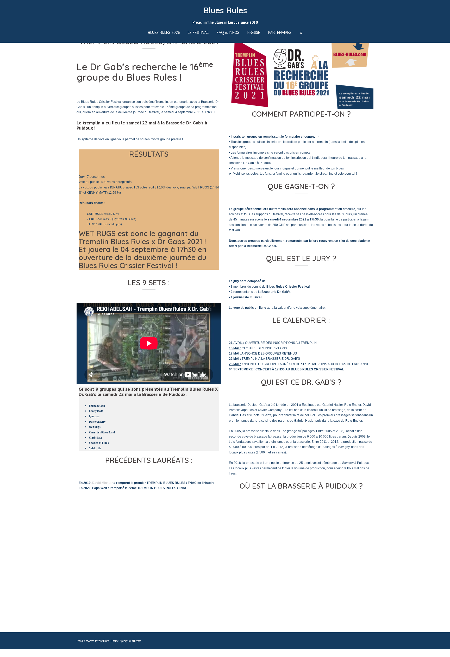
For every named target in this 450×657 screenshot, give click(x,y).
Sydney (124, 641)
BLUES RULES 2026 (164, 32)
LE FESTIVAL (198, 32)
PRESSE (253, 32)
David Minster (102, 483)
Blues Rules (225, 10)
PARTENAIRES (279, 32)
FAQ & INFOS (228, 32)
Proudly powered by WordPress (93, 641)
